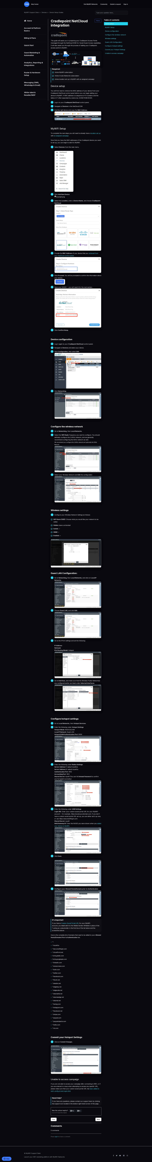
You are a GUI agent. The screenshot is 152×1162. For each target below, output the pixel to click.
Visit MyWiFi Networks (91, 4)
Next (98, 1119)
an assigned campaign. (61, 136)
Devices (44, 12)
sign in (56, 1136)
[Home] (26, 4)
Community (103, 4)
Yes (73, 1111)
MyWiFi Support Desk (31, 12)
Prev (53, 1119)
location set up (96, 133)
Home (29, 21)
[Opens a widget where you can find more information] (6, 1159)
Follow (98, 20)
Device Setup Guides (56, 12)
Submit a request (115, 4)
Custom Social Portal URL (70, 923)
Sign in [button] (126, 4)
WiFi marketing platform (41, 1157)
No (79, 1111)
